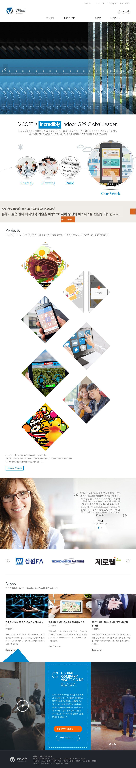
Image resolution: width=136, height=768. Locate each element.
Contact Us (99, 4)
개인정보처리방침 (46, 756)
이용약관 (36, 756)
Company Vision (65, 729)
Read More (11, 650)
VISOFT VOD (65, 738)
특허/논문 (115, 18)
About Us (87, 4)
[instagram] (128, 11)
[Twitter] (124, 11)
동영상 (98, 18)
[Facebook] (119, 11)
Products (69, 18)
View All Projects (15, 468)
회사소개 (50, 18)
